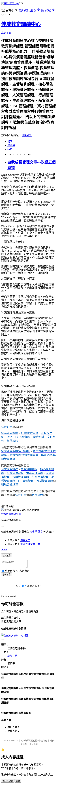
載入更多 (6, 555)
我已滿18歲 (7, 781)
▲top (4, 549)
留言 (40, 531)
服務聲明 (34, 744)
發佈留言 (6, 574)
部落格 (11, 145)
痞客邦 (33, 531)
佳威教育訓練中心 (21, 24)
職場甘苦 (27, 135)
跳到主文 (6, 32)
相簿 (9, 141)
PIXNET (14, 740)
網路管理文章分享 (30, 544)
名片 (9, 149)
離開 (18, 781)
